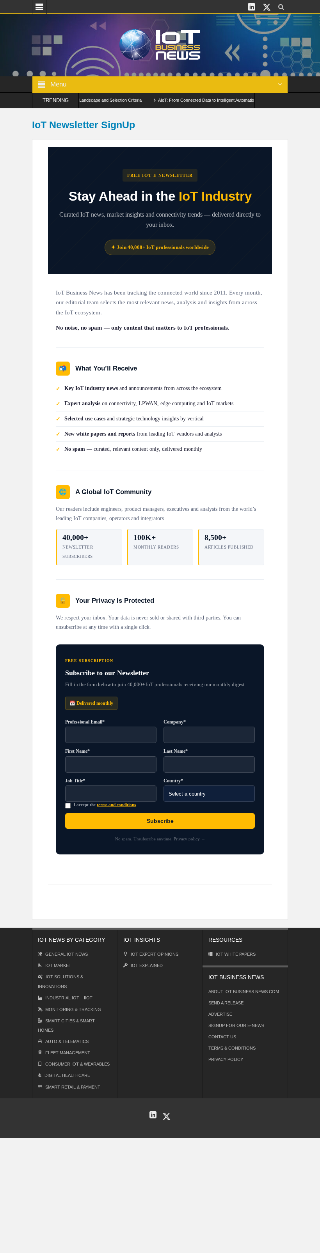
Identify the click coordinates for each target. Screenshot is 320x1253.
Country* (173, 781)
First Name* (77, 751)
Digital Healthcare (67, 1075)
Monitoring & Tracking (73, 1009)
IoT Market (58, 965)
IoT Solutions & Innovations (60, 981)
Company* (175, 722)
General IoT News (66, 954)
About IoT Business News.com (243, 991)
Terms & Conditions (232, 1048)
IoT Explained (147, 965)
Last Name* (176, 751)
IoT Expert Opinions (154, 954)
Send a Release (226, 1003)
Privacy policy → (189, 839)
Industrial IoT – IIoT (68, 997)
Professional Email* (85, 722)
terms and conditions (116, 804)
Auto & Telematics (67, 1041)
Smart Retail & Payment (72, 1087)
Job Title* (75, 781)
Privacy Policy (225, 1059)
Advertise (220, 1014)
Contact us (222, 1036)
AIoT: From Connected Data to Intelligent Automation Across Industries (211, 100)
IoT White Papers (236, 954)
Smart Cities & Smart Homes (66, 1025)
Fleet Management (67, 1052)
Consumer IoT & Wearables (77, 1064)
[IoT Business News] (160, 44)
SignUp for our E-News (236, 1025)
